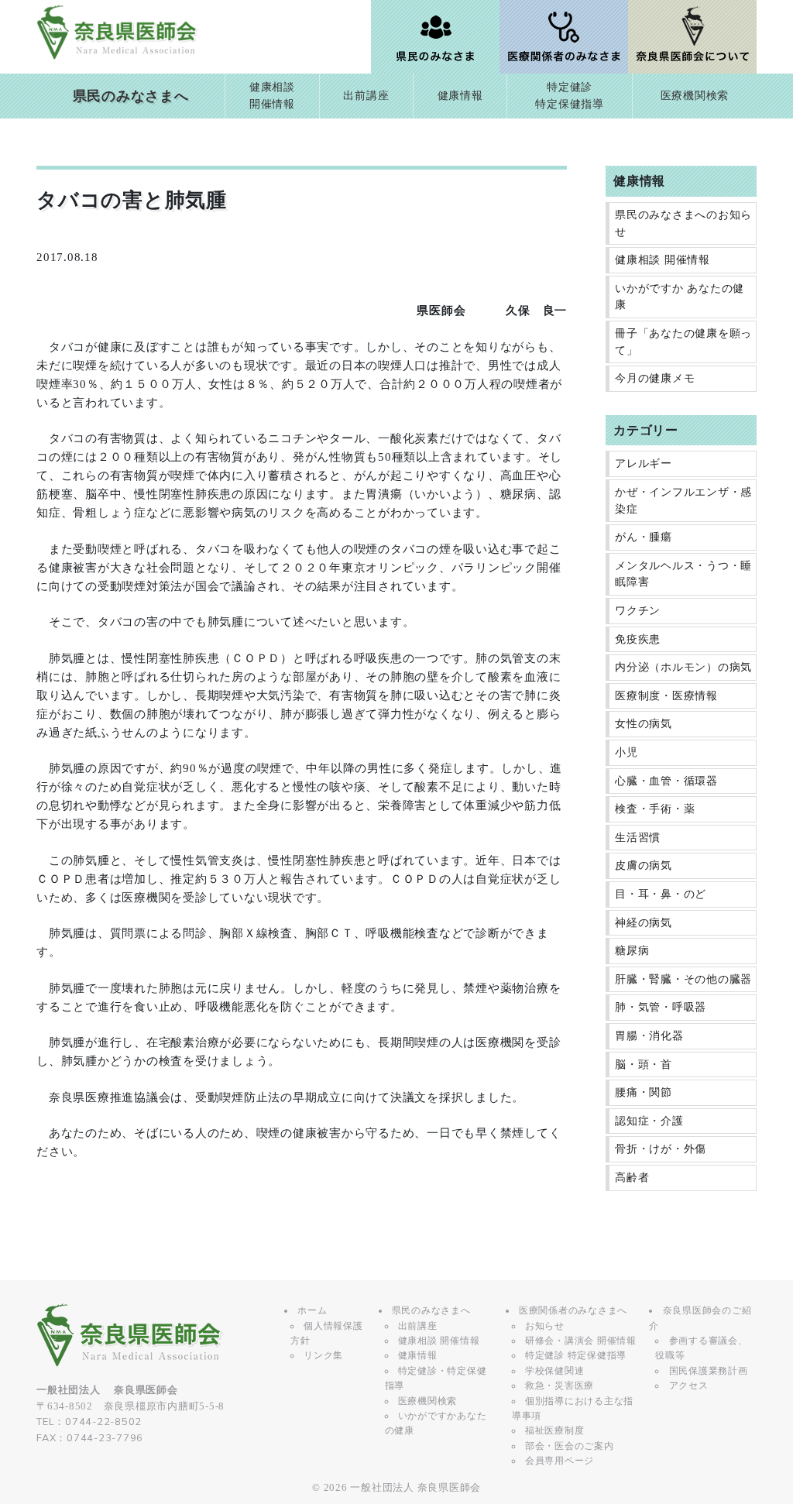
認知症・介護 (649, 1121)
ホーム (312, 1310)
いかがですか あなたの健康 (679, 297)
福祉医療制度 (555, 1430)
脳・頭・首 (643, 1064)
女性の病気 (643, 724)
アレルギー (643, 463)
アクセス (689, 1385)
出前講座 (366, 95)
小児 (626, 752)
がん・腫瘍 (643, 537)
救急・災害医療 (559, 1385)
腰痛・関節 (643, 1092)
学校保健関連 (555, 1370)
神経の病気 (643, 923)
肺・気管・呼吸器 (660, 1007)
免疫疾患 (638, 639)
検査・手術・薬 (655, 809)
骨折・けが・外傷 (660, 1149)
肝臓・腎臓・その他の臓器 (683, 979)
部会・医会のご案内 (569, 1445)
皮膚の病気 (643, 865)
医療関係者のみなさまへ (573, 1310)
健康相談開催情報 (272, 95)
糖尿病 (632, 950)
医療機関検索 (695, 95)
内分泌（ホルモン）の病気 (683, 667)
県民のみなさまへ (131, 96)
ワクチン (638, 610)
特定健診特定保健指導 (569, 95)
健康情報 (460, 95)
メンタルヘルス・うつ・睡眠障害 (683, 574)
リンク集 (323, 1355)
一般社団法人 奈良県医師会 (415, 1487)
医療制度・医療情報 (666, 696)
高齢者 (632, 1177)
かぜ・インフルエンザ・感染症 (683, 500)
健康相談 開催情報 (662, 260)
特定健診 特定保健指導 (576, 1355)
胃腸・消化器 (649, 1036)
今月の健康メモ (655, 378)
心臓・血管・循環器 (666, 781)
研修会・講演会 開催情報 (581, 1340)
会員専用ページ (559, 1460)
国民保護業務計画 (708, 1370)
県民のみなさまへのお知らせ (683, 223)
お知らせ (545, 1325)
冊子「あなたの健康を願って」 (683, 342)
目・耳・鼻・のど (660, 894)
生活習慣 (638, 837)
